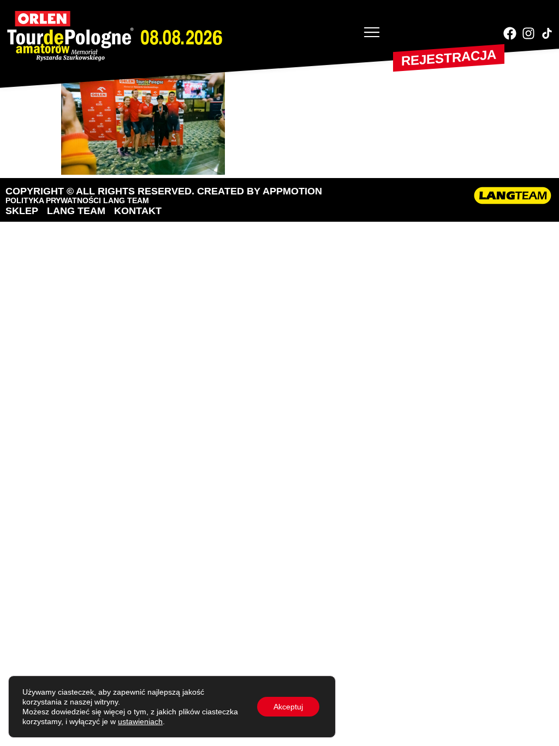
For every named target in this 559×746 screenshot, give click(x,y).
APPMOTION (292, 191)
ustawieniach (140, 721)
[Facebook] (509, 33)
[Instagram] (528, 33)
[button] (372, 33)
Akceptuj (288, 706)
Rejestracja (448, 57)
